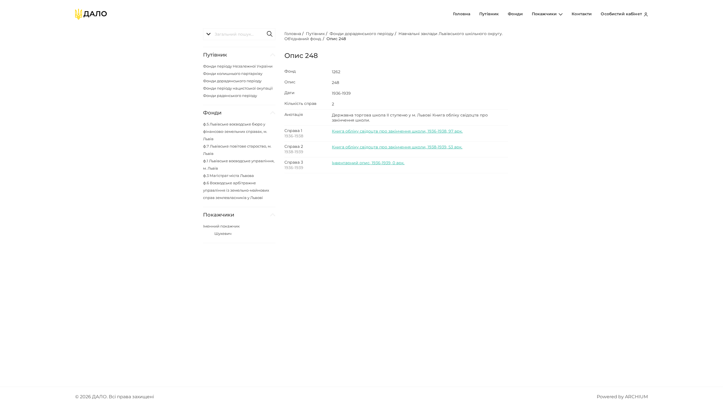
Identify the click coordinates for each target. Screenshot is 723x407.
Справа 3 (293, 162)
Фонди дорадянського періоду (232, 81)
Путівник (489, 13)
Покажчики (545, 13)
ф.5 (235, 131)
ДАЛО (99, 396)
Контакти (582, 13)
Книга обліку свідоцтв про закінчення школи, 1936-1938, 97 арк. (397, 131)
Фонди (515, 13)
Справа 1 (293, 130)
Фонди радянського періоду (230, 95)
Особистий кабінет (622, 13)
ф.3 (228, 175)
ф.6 (236, 190)
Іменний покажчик (221, 226)
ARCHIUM (636, 396)
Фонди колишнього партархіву (232, 73)
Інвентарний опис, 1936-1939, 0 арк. (368, 162)
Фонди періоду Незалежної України (238, 66)
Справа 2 (293, 146)
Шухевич (223, 233)
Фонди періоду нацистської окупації (238, 88)
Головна (461, 13)
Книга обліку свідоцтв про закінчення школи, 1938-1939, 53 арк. (397, 147)
